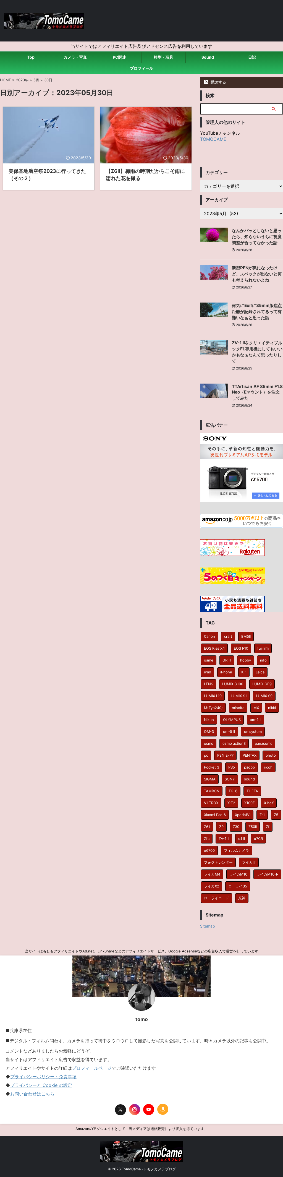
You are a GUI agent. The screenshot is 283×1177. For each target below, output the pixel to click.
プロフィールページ (92, 1068)
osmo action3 (234, 743)
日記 (252, 57)
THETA (252, 791)
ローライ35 (237, 886)
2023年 (22, 80)
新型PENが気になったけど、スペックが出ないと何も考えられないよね (257, 274)
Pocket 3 (211, 767)
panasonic (263, 743)
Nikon (209, 719)
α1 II (241, 838)
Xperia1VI (242, 815)
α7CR (258, 838)
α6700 (209, 850)
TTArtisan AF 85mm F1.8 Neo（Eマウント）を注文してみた (257, 392)
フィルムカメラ (236, 850)
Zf (267, 826)
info (263, 660)
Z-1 (262, 815)
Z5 (276, 815)
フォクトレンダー (218, 862)
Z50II (252, 826)
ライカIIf (249, 862)
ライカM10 (238, 874)
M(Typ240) (213, 707)
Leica (260, 672)
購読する (217, 82)
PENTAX (249, 755)
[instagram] (134, 1109)
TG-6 (233, 791)
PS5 (231, 767)
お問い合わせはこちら (32, 1094)
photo (271, 755)
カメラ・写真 (75, 57)
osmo (208, 743)
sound (249, 779)
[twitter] (120, 1109)
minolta (238, 707)
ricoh (268, 767)
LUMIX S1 (239, 696)
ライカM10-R (267, 874)
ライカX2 (211, 886)
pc (206, 755)
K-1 (244, 672)
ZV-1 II (224, 838)
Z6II (207, 826)
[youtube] (148, 1109)
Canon (209, 636)
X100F (249, 803)
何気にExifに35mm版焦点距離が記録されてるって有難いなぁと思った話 (257, 311)
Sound (207, 57)
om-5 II (229, 731)
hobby (245, 660)
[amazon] (162, 1109)
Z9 (221, 826)
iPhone (226, 672)
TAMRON (211, 791)
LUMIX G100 (232, 684)
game (208, 660)
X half (269, 803)
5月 (36, 80)
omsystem (253, 731)
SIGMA (210, 779)
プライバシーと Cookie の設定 (41, 1085)
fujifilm (263, 648)
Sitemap (207, 926)
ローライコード (216, 898)
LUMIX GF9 (262, 684)
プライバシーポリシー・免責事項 (43, 1076)
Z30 (236, 826)
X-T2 (231, 803)
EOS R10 (241, 648)
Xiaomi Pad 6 (215, 815)
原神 (241, 898)
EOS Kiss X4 (214, 648)
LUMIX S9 (264, 696)
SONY (230, 779)
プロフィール (141, 68)
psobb (249, 767)
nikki (272, 707)
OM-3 (209, 731)
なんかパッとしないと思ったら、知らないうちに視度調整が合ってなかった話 (257, 236)
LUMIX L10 (213, 696)
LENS (208, 684)
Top (31, 57)
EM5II (246, 636)
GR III (226, 660)
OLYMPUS (232, 719)
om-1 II (255, 719)
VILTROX (211, 803)
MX (256, 707)
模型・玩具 (163, 57)
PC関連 (119, 57)
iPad (207, 672)
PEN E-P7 (225, 755)
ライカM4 (212, 874)
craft (228, 636)
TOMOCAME (213, 139)
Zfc (206, 838)
